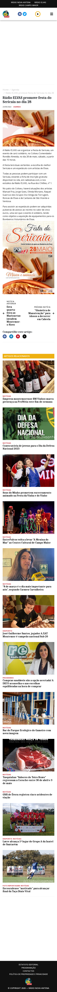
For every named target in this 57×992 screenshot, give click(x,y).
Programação (28, 967)
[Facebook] (20, 14)
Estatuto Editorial (28, 964)
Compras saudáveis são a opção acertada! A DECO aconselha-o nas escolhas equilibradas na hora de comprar (28, 683)
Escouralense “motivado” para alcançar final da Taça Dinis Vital (26, 890)
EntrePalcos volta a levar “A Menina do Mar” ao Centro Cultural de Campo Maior (27, 541)
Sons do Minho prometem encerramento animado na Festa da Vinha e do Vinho (27, 494)
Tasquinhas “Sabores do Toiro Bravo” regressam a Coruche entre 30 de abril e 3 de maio (27, 780)
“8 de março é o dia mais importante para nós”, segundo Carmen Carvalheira (27, 588)
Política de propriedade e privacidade (28, 974)
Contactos (28, 971)
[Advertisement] (28, 52)
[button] (38, 14)
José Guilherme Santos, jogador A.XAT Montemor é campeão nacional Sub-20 (25, 635)
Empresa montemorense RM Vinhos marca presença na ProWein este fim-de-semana (28, 400)
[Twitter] (25, 14)
